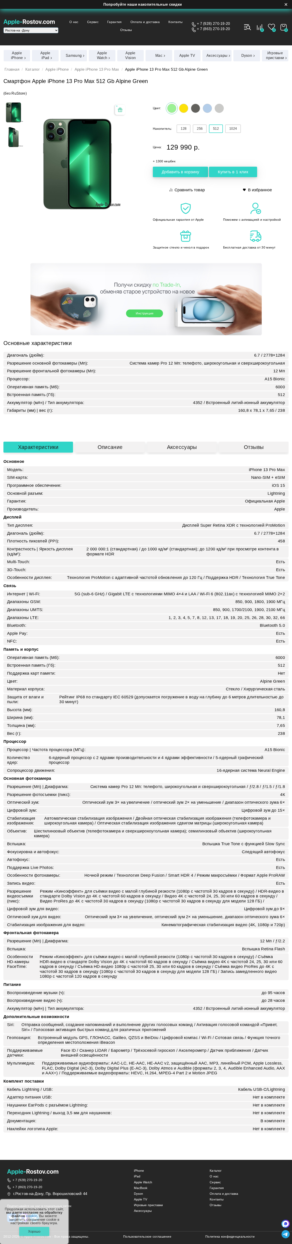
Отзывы (126, 30)
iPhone (139, 1170)
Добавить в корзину (180, 172)
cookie (31, 1216)
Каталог (32, 69)
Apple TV (140, 1199)
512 (216, 128)
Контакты (175, 22)
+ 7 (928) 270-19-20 (213, 24)
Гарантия (114, 22)
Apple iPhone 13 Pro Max (97, 69)
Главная (12, 69)
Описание (110, 447)
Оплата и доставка (145, 22)
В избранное (260, 190)
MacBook (141, 1188)
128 (183, 128)
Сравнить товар (190, 190)
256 (200, 128)
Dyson (138, 1193)
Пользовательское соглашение (147, 1236)
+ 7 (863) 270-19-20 (213, 29)
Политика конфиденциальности (230, 1236)
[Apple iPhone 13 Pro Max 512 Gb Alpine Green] (13, 112)
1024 (233, 128)
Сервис (93, 22)
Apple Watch (143, 1182)
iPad (137, 1176)
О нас (73, 22)
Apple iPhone (57, 69)
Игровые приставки (148, 1205)
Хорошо (34, 1231)
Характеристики (38, 447)
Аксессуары (182, 447)
